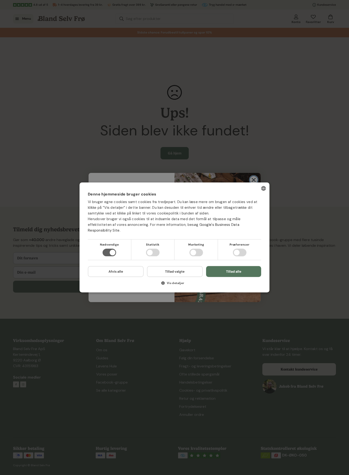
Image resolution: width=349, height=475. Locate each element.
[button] (174, 285)
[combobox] (263, 188)
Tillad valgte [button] (174, 271)
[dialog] (174, 237)
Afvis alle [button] (115, 272)
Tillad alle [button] (233, 271)
